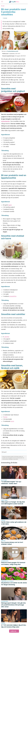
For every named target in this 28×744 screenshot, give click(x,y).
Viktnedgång (4, 601)
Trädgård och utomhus (7, 581)
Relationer (4, 480)
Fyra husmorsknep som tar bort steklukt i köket (12, 543)
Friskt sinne (4, 500)
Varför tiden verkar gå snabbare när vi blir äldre (13, 523)
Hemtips (3, 540)
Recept (2, 5)
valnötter (6, 336)
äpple (10, 205)
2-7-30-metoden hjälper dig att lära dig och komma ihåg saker (13, 626)
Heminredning (4, 561)
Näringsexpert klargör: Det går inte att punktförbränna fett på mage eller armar (13, 605)
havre (12, 421)
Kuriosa (3, 520)
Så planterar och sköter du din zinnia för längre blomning (14, 583)
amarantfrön (12, 296)
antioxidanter (5, 121)
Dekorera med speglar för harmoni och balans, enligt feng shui (13, 563)
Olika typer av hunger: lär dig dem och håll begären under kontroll (13, 503)
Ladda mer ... (14, 631)
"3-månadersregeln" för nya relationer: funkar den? (11, 482)
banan (5, 417)
